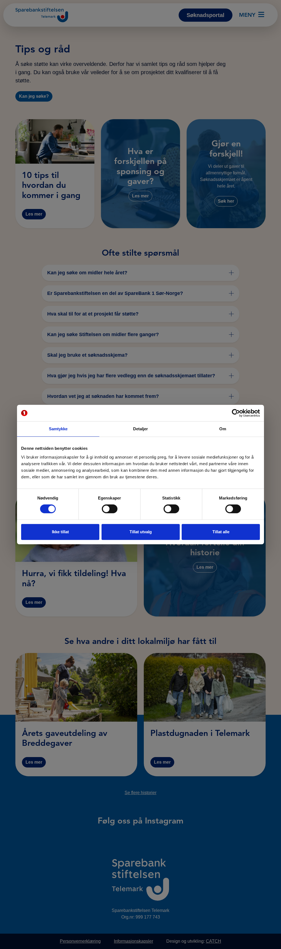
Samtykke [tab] (58, 428)
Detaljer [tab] (140, 428)
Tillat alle (220, 531)
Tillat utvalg (141, 531)
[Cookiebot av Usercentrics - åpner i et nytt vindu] (236, 413)
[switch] (109, 508)
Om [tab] (222, 428)
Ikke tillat (60, 531)
